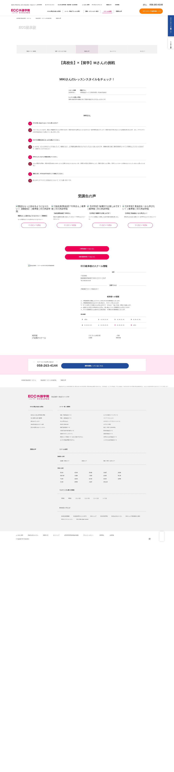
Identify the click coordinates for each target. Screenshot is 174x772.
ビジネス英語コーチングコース (110, 415)
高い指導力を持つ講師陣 (36, 418)
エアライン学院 (107, 424)
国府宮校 (118, 337)
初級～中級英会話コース (65, 415)
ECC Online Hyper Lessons (82, 519)
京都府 (105, 472)
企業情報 (112, 535)
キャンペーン (113, 51)
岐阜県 (90, 478)
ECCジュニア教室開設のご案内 (133, 516)
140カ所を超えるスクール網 (37, 424)
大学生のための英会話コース (110, 436)
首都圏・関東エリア (64, 460)
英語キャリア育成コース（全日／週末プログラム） (72, 436)
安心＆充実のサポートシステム (38, 427)
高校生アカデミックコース (66, 433)
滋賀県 (119, 472)
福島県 (76, 478)
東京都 (61, 472)
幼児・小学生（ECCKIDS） (109, 427)
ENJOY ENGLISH (64, 424)
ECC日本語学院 (104, 516)
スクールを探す (108, 11)
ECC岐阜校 (27, 27)
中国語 (63, 498)
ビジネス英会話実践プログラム (67, 439)
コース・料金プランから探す (72, 11)
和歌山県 (105, 481)
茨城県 (76, 475)
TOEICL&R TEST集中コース (67, 430)
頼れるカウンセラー (35, 421)
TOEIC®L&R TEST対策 (128, 386)
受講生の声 (119, 11)
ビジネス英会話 (111, 386)
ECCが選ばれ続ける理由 (54, 11)
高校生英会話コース (108, 433)
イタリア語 (87, 498)
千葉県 (61, 478)
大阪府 (90, 481)
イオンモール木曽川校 (94, 335)
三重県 (90, 475)
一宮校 (118, 335)
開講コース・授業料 (31, 51)
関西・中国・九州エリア (109, 460)
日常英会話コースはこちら (87, 249)
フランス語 (78, 498)
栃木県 (76, 472)
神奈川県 (62, 475)
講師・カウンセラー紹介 (92, 11)
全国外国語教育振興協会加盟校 (71, 535)
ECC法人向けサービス (116, 516)
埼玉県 (61, 481)
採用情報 (117, 4)
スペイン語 (96, 498)
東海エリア (84, 460)
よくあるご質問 (85, 4)
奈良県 (105, 478)
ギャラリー (142, 51)
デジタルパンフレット (97, 4)
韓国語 (70, 498)
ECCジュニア (93, 516)
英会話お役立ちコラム (33, 535)
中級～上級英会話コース (65, 418)
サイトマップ (56, 535)
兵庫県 (105, 475)
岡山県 (119, 475)
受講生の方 (108, 4)
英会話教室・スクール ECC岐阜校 (43, 18)
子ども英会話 (119, 386)
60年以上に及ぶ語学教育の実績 (38, 415)
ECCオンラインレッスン (67, 519)
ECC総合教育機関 (65, 516)
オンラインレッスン (49, 4)
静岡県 (76, 481)
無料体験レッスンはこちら (95, 366)
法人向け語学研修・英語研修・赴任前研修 (67, 4)
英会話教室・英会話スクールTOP (60, 397)
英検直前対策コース (65, 427)
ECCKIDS (39, 4)
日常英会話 (104, 386)
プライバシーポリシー (88, 535)
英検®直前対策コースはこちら (87, 257)
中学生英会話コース (108, 430)
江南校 (90, 337)
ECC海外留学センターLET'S (80, 516)
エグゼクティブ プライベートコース (111, 421)
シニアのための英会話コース (110, 439)
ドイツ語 (105, 498)
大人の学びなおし (64, 421)
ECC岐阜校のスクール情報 (94, 266)
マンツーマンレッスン (108, 418)
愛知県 (90, 472)
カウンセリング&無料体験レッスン (152, 11)
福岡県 (119, 478)
